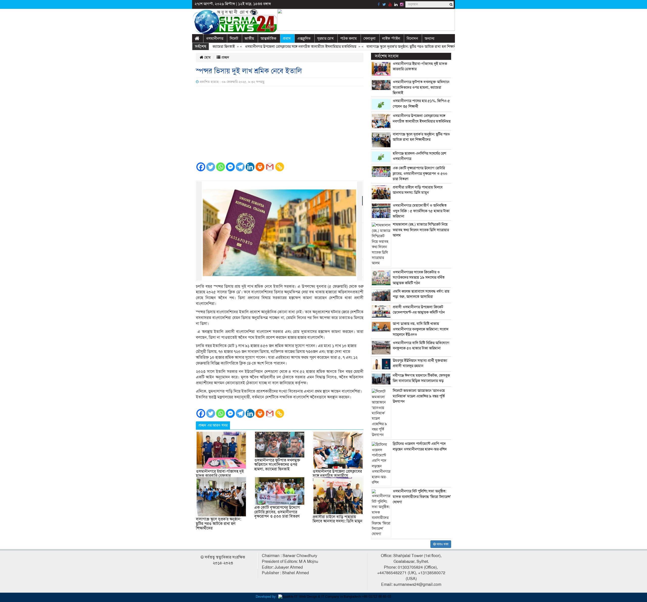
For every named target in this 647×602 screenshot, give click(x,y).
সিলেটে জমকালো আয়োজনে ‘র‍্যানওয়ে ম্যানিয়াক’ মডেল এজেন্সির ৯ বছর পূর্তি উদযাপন (419, 396)
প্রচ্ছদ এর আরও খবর (212, 425)
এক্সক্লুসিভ (304, 38)
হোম (207, 57)
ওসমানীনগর (214, 38)
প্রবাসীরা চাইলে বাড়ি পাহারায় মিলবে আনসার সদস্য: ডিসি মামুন (337, 519)
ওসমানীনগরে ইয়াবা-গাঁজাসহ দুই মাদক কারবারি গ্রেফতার (220, 473)
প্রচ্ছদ (224, 57)
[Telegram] (240, 166)
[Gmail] (269, 166)
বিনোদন (412, 38)
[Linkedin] (250, 166)
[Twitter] (210, 166)
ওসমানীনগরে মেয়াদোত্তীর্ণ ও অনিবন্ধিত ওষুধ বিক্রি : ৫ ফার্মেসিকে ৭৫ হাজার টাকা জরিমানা (421, 211)
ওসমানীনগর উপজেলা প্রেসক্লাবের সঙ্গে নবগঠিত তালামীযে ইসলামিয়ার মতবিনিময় (285, 46)
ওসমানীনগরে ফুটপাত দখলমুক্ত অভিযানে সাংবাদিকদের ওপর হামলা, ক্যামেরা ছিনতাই (277, 465)
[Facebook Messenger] (230, 166)
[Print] (260, 166)
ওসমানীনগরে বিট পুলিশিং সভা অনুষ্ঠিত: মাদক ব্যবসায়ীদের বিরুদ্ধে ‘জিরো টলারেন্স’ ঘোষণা (422, 496)
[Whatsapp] (220, 166)
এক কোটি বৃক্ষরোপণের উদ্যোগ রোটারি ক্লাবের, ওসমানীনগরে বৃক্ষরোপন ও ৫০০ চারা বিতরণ (277, 512)
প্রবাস (287, 38)
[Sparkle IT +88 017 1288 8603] (334, 596)
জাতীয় (249, 38)
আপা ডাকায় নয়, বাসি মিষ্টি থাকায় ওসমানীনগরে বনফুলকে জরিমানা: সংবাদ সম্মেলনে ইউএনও (421, 329)
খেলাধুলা (369, 38)
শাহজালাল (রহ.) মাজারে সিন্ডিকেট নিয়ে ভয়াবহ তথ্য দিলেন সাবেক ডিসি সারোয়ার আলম (421, 229)
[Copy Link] (279, 166)
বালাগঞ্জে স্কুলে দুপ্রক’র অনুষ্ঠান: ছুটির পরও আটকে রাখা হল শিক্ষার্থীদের (399, 46)
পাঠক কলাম (348, 38)
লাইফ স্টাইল (391, 38)
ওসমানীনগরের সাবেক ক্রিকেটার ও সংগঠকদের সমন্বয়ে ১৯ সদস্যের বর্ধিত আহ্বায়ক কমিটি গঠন (419, 277)
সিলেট (234, 38)
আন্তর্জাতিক (268, 38)
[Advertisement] (279, 124)
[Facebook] (200, 166)
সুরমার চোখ (325, 38)
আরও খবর (442, 544)
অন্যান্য (429, 38)
